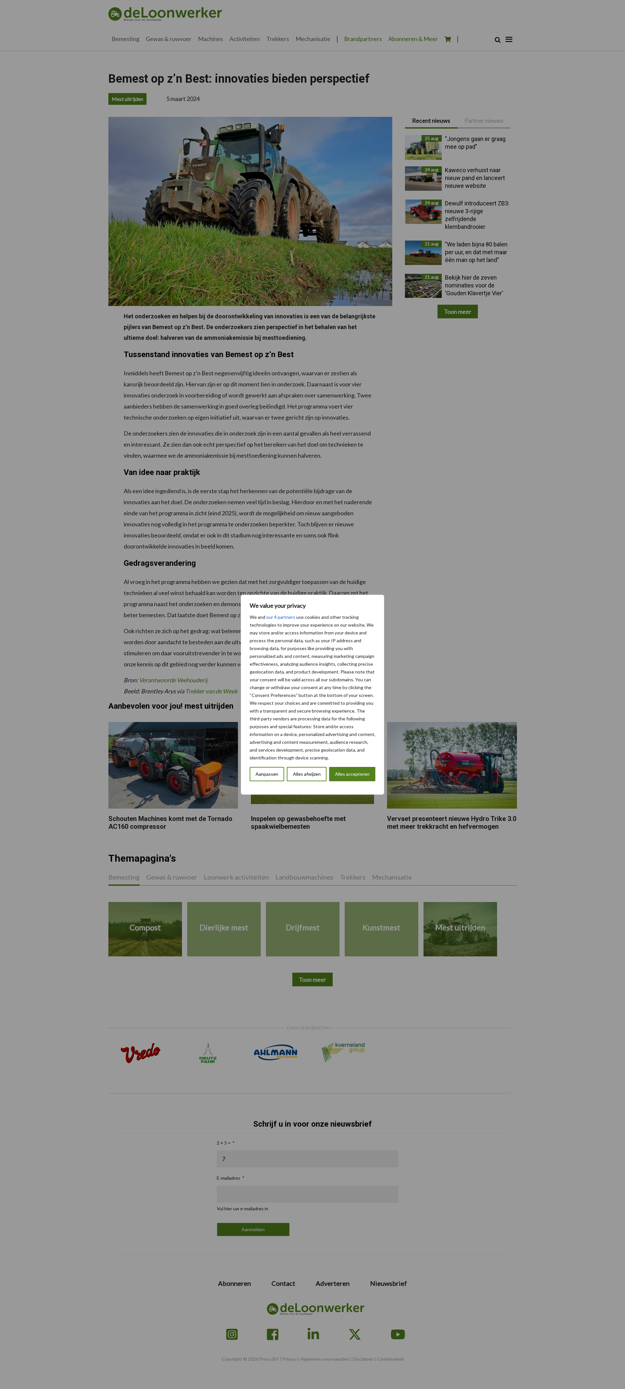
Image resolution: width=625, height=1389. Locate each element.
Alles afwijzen (307, 774)
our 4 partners (280, 617)
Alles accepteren (352, 774)
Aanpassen (267, 774)
